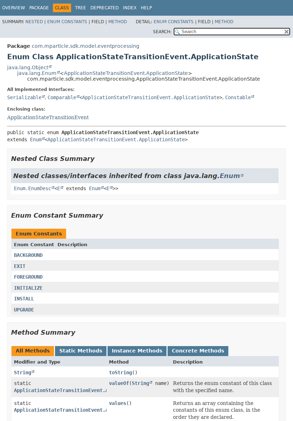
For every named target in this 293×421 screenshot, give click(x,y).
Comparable (62, 97)
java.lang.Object (27, 67)
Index (129, 7)
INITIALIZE (28, 288)
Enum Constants (67, 21)
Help (146, 7)
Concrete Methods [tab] (198, 351)
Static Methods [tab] (80, 351)
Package (39, 7)
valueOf (119, 383)
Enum (35, 139)
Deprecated (104, 7)
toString (120, 372)
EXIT (19, 266)
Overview (13, 7)
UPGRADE (24, 310)
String (22, 372)
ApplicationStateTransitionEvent (48, 117)
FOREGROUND (28, 277)
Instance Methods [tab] (137, 351)
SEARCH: (162, 31)
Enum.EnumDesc (32, 188)
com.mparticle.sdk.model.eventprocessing (85, 46)
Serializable (24, 97)
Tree (80, 7)
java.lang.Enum (36, 73)
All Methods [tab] (33, 351)
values (117, 403)
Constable (238, 97)
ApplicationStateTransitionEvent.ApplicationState (126, 73)
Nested (34, 21)
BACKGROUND (28, 255)
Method (117, 21)
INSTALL (24, 298)
